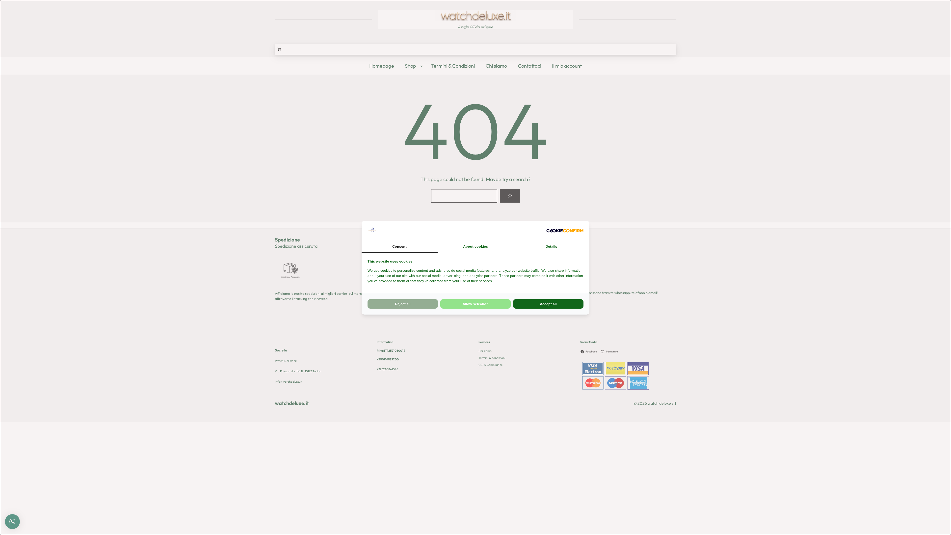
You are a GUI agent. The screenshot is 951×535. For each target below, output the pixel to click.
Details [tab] (551, 246)
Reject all (403, 304)
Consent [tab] (399, 246)
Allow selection (476, 304)
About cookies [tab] (475, 246)
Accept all (548, 304)
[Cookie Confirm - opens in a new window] (564, 231)
